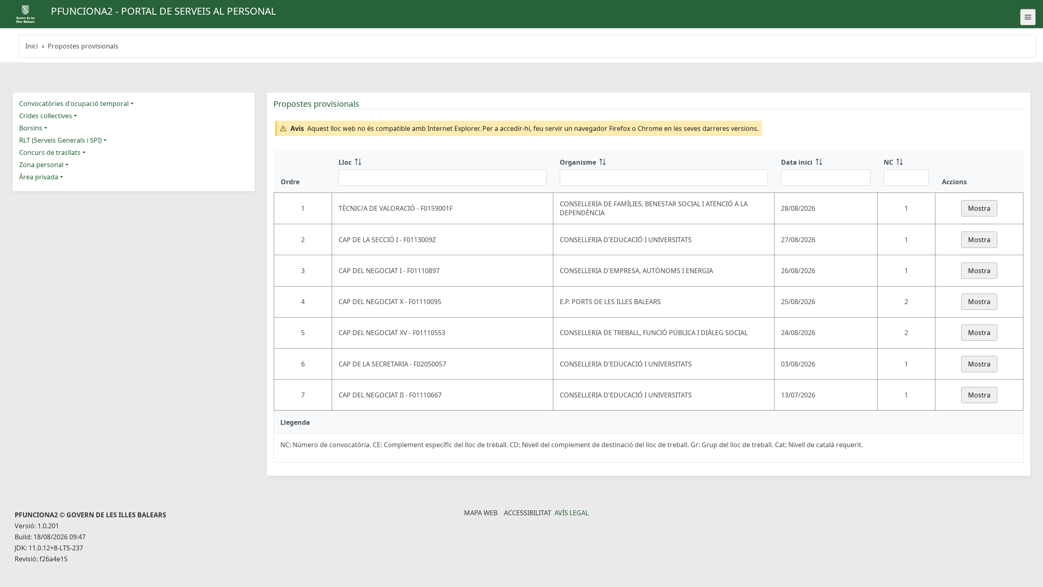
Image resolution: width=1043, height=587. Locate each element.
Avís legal (572, 512)
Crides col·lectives (45, 115)
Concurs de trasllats (50, 152)
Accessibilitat (527, 512)
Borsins (30, 128)
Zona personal (41, 164)
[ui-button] (1028, 17)
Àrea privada (38, 176)
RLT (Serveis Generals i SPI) (60, 140)
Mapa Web (480, 512)
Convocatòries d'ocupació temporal (74, 103)
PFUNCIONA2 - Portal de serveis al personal (163, 11)
